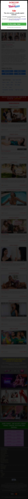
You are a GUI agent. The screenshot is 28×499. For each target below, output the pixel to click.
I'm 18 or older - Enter (14, 24)
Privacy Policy (16, 19)
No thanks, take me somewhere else (14, 27)
